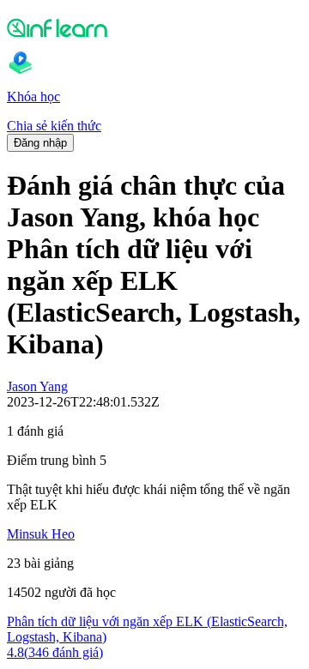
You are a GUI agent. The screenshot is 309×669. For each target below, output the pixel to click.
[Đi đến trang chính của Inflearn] (154, 27)
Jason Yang (37, 386)
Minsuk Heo (41, 534)
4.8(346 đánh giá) (55, 652)
